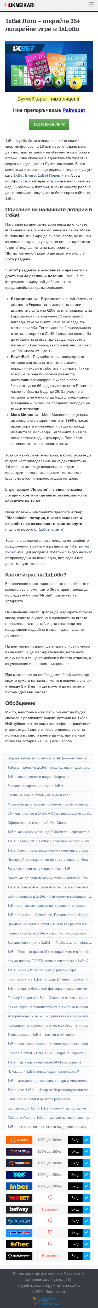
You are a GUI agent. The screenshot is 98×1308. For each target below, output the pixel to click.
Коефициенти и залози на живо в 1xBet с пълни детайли (51, 1025)
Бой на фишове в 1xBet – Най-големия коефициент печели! (51, 896)
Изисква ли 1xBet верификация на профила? (43, 1071)
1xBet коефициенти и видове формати (38, 777)
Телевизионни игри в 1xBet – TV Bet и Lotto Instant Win (51, 942)
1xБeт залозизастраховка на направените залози (46, 906)
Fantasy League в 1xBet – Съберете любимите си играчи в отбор (51, 998)
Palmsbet (73, 110)
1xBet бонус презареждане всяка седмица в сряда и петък (51, 850)
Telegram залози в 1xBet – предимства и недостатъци (50, 767)
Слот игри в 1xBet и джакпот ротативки (39, 1099)
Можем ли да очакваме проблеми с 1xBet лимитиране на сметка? (51, 804)
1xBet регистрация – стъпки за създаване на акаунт (49, 1127)
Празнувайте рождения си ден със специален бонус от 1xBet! (51, 860)
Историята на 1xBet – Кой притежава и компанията (48, 1016)
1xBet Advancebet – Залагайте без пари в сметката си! (51, 887)
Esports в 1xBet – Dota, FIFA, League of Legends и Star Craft (51, 1053)
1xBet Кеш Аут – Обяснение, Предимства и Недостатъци (51, 915)
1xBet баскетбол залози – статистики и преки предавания (51, 1044)
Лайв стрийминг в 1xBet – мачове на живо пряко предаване (51, 1118)
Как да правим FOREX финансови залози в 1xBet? (48, 961)
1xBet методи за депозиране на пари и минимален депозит (51, 1081)
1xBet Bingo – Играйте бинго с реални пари (42, 970)
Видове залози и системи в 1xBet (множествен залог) (50, 758)
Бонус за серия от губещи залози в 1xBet (40, 869)
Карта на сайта (66, 1285)
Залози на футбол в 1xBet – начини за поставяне (47, 1108)
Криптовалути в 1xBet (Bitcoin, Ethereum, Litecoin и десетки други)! (51, 979)
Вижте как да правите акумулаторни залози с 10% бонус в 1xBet (51, 878)
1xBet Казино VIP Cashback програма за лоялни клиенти (51, 841)
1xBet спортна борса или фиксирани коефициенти (47, 989)
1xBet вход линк (49, 124)
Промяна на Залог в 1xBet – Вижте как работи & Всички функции (51, 924)
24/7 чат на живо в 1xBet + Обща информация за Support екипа (51, 813)
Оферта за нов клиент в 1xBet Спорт (37, 823)
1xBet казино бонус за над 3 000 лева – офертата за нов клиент (51, 832)
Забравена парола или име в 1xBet (35, 786)
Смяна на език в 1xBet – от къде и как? (39, 795)
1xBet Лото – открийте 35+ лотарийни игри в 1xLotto (49, 952)
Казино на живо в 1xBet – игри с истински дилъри (47, 933)
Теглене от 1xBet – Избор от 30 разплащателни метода (51, 1090)
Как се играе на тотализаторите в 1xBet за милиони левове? (51, 1007)
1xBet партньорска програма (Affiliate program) (44, 1062)
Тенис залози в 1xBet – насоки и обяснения (42, 1035)
